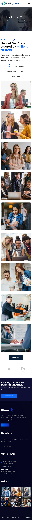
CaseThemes (15, 517)
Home (9, 21)
